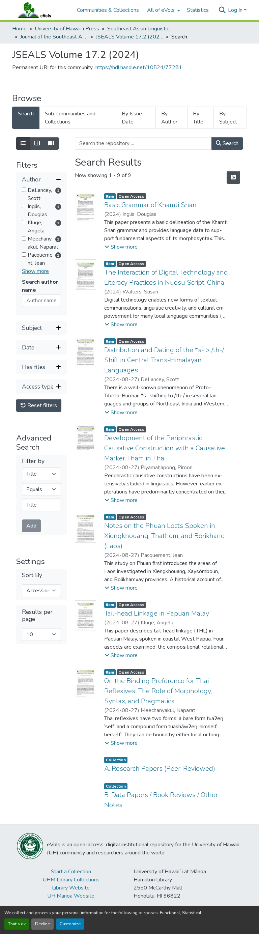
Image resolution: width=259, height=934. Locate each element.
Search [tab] (26, 113)
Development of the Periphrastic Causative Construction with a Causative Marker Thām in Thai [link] (164, 448)
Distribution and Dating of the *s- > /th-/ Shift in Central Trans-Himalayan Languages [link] (164, 360)
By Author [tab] (169, 117)
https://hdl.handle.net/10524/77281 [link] (138, 67)
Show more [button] (35, 271)
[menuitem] (163, 10)
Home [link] (19, 28)
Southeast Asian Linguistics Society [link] (141, 28)
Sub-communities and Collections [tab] (70, 117)
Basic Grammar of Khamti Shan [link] (150, 204)
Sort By (32, 575)
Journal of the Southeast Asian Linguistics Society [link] (54, 36)
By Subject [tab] (228, 117)
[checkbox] (24, 190)
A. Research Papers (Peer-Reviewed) (159, 768)
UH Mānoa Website (70, 896)
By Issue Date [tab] (132, 117)
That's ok (17, 924)
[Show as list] (23, 143)
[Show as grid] (37, 143)
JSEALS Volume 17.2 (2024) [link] (129, 36)
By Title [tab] (198, 117)
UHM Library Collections (70, 879)
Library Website (71, 887)
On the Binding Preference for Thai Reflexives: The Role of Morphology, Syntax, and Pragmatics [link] (158, 691)
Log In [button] (236, 10)
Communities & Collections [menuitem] (108, 10)
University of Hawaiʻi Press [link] (67, 28)
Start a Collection (71, 871)
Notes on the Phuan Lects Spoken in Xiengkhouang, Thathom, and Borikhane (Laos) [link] (164, 535)
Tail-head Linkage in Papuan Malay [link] (156, 613)
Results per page (37, 615)
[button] (41, 10)
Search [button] (229, 143)
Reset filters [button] (41, 405)
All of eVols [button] (161, 10)
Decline (42, 924)
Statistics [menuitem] (198, 10)
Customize (70, 924)
